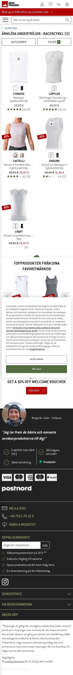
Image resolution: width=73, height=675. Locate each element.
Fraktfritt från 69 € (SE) (22, 452)
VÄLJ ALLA (36, 369)
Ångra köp (10, 614)
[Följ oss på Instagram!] (8, 582)
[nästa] (65, 296)
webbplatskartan (14, 661)
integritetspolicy (37, 349)
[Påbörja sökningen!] (67, 20)
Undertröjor (11, 28)
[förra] (8, 296)
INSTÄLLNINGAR (36, 359)
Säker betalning (21, 462)
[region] (36, 337)
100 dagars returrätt (53, 452)
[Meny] (5, 19)
